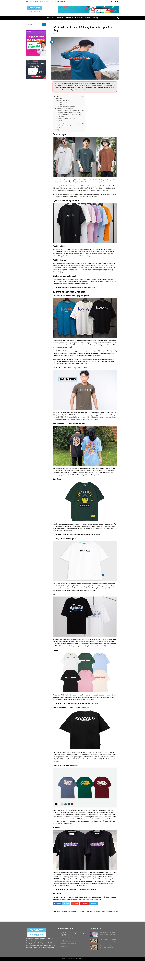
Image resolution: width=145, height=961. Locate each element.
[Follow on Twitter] (115, 1)
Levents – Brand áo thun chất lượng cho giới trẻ (71, 110)
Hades (59, 122)
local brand (62, 340)
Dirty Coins (61, 116)
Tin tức (55, 25)
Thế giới (87, 18)
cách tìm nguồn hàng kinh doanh (78, 534)
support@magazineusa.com (68, 943)
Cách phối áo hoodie (76, 889)
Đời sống (60, 18)
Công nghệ (69, 18)
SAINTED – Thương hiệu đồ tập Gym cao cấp (70, 112)
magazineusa (64, 946)
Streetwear (103, 340)
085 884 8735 (61, 1)
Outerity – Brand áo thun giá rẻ (66, 118)
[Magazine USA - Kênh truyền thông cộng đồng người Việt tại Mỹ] (34, 9)
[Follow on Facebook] (111, 1)
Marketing (79, 18)
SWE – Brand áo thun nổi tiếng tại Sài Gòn (69, 114)
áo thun (64, 359)
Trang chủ (50, 18)
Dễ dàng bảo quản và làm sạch (66, 106)
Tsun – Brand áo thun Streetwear (67, 126)
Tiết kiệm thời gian (63, 104)
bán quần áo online (73, 287)
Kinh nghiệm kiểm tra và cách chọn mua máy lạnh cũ (68, 911)
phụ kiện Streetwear (92, 353)
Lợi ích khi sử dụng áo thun (62, 100)
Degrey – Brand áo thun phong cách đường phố (71, 124)
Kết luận (57, 130)
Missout (60, 120)
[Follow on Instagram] (113, 1)
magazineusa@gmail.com (71, 941)
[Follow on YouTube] (117, 1)
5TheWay (61, 128)
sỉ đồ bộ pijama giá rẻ (74, 703)
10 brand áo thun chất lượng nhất (64, 108)
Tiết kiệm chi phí (62, 102)
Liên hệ (95, 18)
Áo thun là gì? (59, 98)
